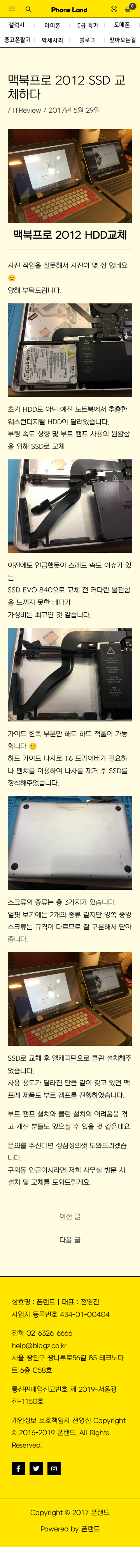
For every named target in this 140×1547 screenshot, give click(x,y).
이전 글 (70, 1217)
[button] (28, 10)
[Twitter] (36, 1468)
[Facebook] (18, 1468)
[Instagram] (54, 1468)
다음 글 (70, 1240)
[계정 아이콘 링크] (113, 8)
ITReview (27, 110)
